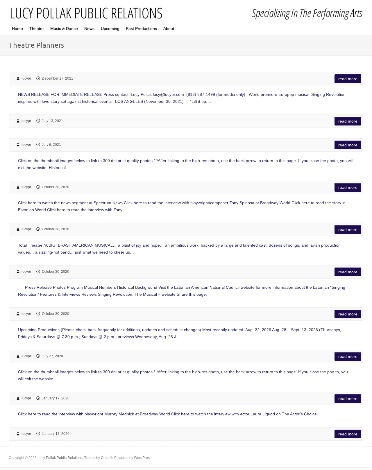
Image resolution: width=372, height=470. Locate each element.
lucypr (26, 78)
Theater (36, 28)
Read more (347, 78)
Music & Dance (64, 28)
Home (17, 28)
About (168, 28)
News (89, 28)
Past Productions (141, 28)
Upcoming (110, 28)
